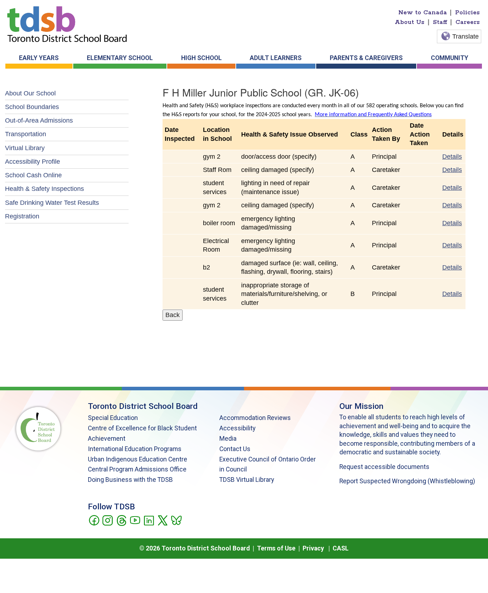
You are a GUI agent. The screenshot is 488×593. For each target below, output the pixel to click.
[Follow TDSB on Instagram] (107, 519)
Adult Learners (276, 57)
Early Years (39, 57)
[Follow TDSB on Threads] (121, 519)
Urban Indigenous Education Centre (137, 459)
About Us (409, 22)
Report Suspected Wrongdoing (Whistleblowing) (407, 481)
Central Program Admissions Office (137, 469)
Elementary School (120, 57)
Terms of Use (276, 548)
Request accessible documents (384, 466)
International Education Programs (134, 449)
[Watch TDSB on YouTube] (135, 519)
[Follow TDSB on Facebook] (94, 519)
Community (449, 57)
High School (201, 57)
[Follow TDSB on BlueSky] (176, 519)
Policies (467, 12)
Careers (467, 22)
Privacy (313, 548)
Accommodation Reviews (255, 417)
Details (452, 156)
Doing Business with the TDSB (130, 479)
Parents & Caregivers (366, 57)
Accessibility (237, 428)
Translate (465, 36)
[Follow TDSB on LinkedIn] (149, 519)
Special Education (113, 417)
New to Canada (422, 12)
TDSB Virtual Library (246, 479)
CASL (341, 548)
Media (227, 438)
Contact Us (234, 449)
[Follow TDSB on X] (162, 519)
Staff (440, 22)
